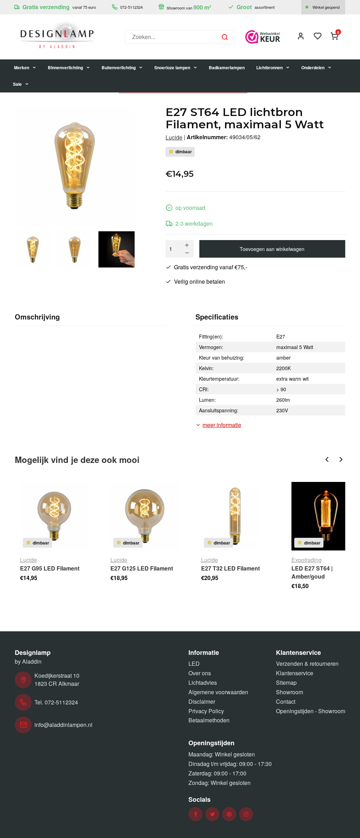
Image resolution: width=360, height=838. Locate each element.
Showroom (289, 692)
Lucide (174, 137)
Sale (17, 84)
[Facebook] (195, 814)
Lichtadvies (202, 682)
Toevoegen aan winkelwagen (272, 248)
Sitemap (286, 682)
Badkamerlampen (227, 67)
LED (194, 663)
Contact (285, 701)
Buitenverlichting (119, 67)
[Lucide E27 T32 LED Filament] (235, 516)
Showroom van (188, 7)
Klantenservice (294, 673)
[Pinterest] (229, 814)
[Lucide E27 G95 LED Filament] (54, 516)
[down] (187, 253)
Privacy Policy (206, 711)
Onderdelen (312, 67)
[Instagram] (246, 814)
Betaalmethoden (209, 720)
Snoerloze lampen (172, 67)
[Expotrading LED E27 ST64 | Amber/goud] (325, 516)
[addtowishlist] (318, 36)
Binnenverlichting (65, 67)
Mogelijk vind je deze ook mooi (77, 459)
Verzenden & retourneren (307, 663)
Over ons (199, 673)
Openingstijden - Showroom (310, 711)
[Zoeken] (224, 37)
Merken (21, 67)
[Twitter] (212, 814)
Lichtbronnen (269, 67)
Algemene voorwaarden (218, 692)
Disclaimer (201, 701)
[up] (187, 245)
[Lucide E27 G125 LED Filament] (144, 516)
